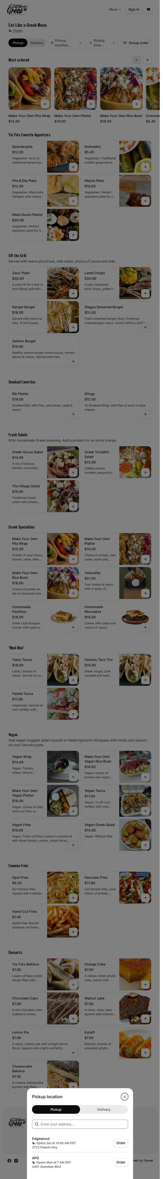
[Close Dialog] (124, 1096)
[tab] (56, 1109)
